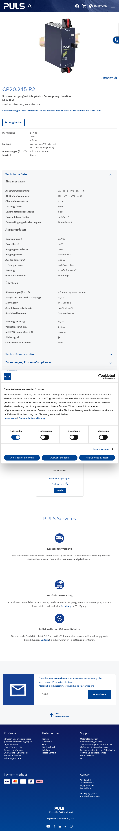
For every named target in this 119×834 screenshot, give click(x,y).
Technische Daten (17, 174)
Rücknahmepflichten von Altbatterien (97, 750)
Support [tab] (85, 733)
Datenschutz (63, 819)
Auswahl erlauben (59, 457)
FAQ (82, 759)
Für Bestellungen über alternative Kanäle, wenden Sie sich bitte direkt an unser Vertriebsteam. (52, 110)
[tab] (59, 174)
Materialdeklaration (89, 739)
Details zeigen (101, 449)
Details (60, 490)
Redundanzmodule (12, 756)
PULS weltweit (48, 747)
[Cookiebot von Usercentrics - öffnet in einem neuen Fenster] (101, 376)
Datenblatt (107, 78)
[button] (98, 6)
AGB (72, 819)
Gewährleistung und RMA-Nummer (96, 745)
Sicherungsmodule (12, 759)
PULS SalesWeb (87, 756)
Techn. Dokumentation (20, 354)
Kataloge (46, 750)
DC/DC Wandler (11, 745)
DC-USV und (9, 753)
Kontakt (45, 745)
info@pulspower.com (90, 796)
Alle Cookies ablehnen (22, 457)
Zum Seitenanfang (62, 715)
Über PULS (47, 742)
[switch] (44, 437)
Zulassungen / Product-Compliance (28, 362)
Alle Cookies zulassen (97, 457)
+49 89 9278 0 (90, 794)
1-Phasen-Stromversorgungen (17, 739)
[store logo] (14, 6)
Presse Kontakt (49, 753)
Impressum (10, 418)
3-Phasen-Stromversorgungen (18, 742)
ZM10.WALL (60, 470)
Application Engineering (91, 742)
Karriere (45, 739)
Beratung (66, 606)
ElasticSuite (72, 833)
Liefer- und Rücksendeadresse (94, 747)
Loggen (45, 640)
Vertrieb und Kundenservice (93, 753)
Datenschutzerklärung (32, 418)
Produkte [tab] (10, 733)
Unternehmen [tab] (51, 733)
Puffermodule (22, 753)
